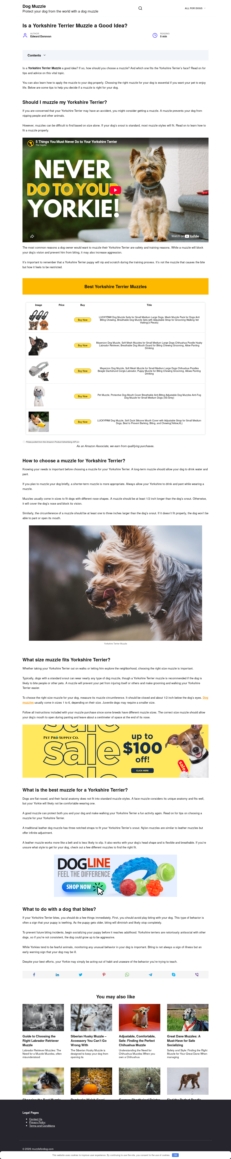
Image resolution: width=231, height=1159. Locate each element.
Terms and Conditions (42, 1125)
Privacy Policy (37, 1122)
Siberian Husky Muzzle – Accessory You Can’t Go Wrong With (89, 1040)
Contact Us (35, 1119)
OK (175, 1155)
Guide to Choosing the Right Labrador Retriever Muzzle (40, 1040)
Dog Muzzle (34, 6)
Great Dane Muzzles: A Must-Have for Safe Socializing (184, 1040)
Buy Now (82, 319)
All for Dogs (193, 8)
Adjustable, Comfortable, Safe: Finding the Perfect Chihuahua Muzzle (137, 1040)
